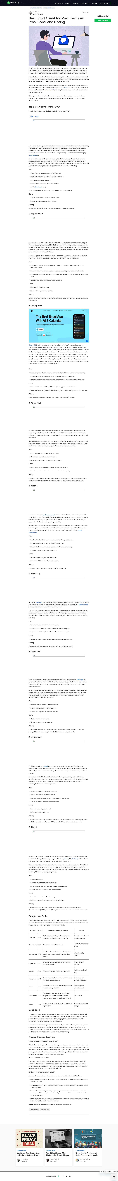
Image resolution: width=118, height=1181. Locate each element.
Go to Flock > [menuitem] (104, 3)
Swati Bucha (36, 12)
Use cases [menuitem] (58, 3)
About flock (51, 1176)
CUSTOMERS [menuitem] (84, 3)
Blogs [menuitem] (94, 3)
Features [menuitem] (68, 3)
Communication (36, 8)
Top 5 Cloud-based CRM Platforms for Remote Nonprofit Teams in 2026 (58, 1154)
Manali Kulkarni (54, 1159)
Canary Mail (32, 345)
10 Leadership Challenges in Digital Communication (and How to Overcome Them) (86, 1154)
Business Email (48, 8)
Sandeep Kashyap (85, 1159)
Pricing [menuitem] (75, 3)
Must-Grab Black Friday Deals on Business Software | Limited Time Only (29, 1154)
